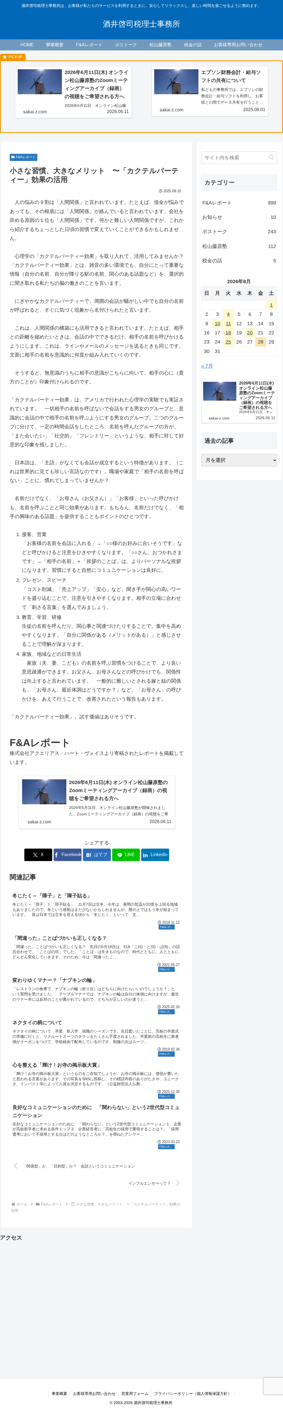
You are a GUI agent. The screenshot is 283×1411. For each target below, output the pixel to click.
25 (228, 342)
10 (217, 323)
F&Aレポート (26, 157)
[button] (271, 157)
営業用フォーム (134, 1393)
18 (228, 333)
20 (250, 333)
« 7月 (207, 366)
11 (228, 323)
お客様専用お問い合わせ (94, 1393)
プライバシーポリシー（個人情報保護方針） (193, 1393)
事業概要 (59, 1393)
